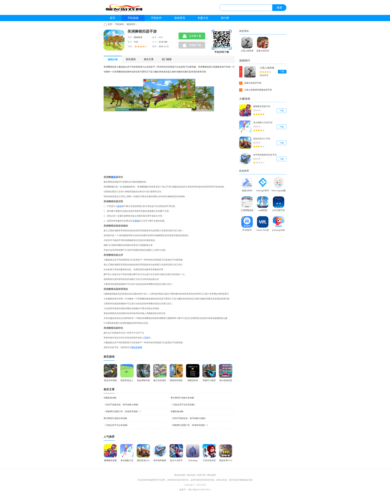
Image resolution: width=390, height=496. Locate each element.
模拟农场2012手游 (261, 139)
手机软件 (156, 17)
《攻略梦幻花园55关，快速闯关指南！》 (123, 411)
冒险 (137, 221)
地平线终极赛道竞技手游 (265, 155)
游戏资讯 (179, 17)
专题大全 (202, 17)
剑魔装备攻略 (110, 398)
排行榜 (225, 17)
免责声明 (201, 475)
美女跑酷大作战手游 (262, 122)
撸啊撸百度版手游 (261, 106)
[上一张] (131, 124)
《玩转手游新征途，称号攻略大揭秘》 (122, 404)
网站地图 (211, 475)
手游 (146, 338)
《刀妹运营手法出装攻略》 (183, 404)
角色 (119, 206)
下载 (282, 71)
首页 (112, 17)
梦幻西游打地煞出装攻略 (182, 398)
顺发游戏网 (136, 347)
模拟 (113, 177)
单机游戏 (191, 475)
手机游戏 (133, 17)
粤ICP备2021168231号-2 (199, 490)
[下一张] (186, 124)
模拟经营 (131, 24)
